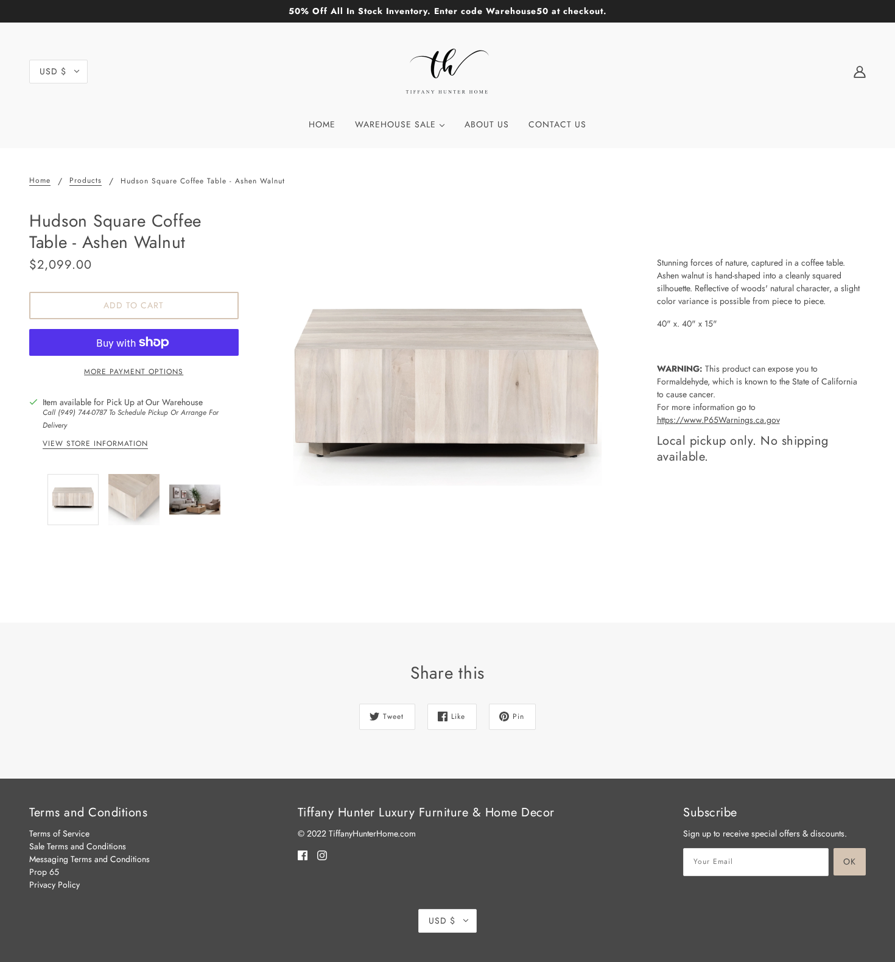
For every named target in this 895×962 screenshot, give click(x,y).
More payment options (133, 371)
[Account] (860, 71)
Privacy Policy (54, 885)
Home (40, 181)
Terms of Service (59, 833)
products (85, 181)
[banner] (447, 70)
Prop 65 (44, 872)
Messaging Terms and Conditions (89, 859)
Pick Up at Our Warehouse (155, 402)
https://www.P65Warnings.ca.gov (718, 420)
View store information (95, 444)
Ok (849, 861)
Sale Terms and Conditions (77, 846)
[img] (302, 854)
